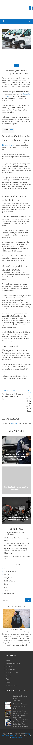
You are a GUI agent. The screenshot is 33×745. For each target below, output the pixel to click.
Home (6, 584)
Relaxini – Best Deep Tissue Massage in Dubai (17, 539)
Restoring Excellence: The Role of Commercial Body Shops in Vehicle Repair (16, 456)
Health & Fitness (9, 581)
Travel (6, 590)
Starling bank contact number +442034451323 (14, 534)
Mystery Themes (17, 737)
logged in (14, 423)
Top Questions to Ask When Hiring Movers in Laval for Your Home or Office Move (15, 551)
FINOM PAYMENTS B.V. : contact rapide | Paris (17, 557)
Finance (6, 575)
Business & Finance (10, 572)
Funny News (8, 578)
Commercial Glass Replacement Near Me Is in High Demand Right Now (16, 544)
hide (11, 130)
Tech (5, 587)
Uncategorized (9, 593)
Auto (16, 65)
